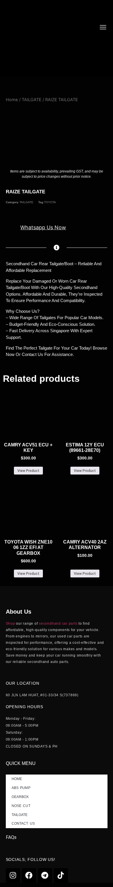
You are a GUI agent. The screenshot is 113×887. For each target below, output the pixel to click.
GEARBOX (20, 797)
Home (12, 99)
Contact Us (23, 823)
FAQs (11, 837)
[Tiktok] (61, 875)
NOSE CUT (21, 806)
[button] (103, 26)
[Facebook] (29, 875)
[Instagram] (13, 875)
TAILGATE (31, 99)
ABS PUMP (21, 788)
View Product (28, 471)
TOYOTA (50, 202)
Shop (10, 623)
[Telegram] (45, 875)
